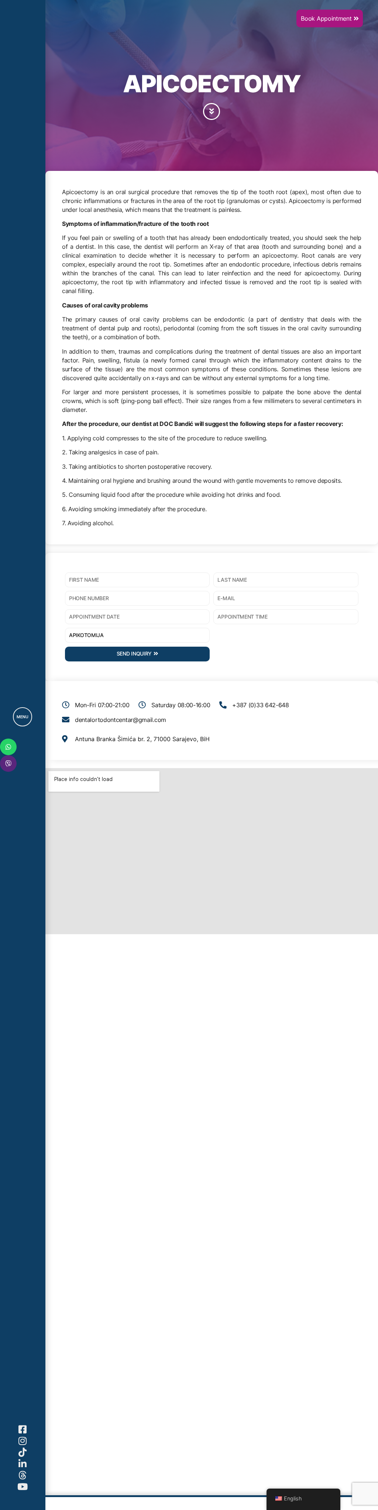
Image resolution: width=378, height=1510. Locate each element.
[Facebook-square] (22, 1429)
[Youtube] (22, 1486)
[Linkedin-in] (22, 1463)
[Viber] (8, 763)
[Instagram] (22, 1440)
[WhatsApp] (8, 747)
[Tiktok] (22, 1452)
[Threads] (22, 1475)
